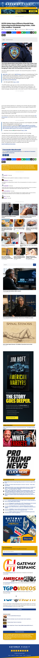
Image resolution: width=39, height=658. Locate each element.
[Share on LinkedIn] (29, 32)
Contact (17, 655)
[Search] (34, 265)
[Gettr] (14, 651)
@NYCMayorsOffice (16, 126)
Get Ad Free (29, 655)
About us (13, 655)
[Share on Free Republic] (31, 32)
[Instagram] (25, 651)
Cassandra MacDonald (12, 150)
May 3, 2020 (24, 130)
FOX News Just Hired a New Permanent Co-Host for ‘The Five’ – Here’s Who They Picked (20, 485)
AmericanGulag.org (9, 582)
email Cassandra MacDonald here (14, 151)
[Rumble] (21, 651)
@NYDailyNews (6, 128)
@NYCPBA (5, 74)
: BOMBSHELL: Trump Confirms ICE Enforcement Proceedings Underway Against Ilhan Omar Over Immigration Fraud (19, 510)
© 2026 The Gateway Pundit (19, 653)
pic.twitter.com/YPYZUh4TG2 (9, 79)
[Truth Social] (12, 651)
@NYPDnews (18, 74)
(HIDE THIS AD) (22, 16)
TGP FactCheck (8, 606)
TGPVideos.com (8, 591)
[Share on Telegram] (27, 32)
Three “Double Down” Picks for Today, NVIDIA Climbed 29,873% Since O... (20, 625)
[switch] (37, 8)
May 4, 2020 (16, 82)
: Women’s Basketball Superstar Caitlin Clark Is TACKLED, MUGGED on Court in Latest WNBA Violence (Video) (20, 501)
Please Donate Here (19, 631)
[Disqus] (19, 186)
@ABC (30, 126)
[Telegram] (23, 651)
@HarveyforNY (13, 128)
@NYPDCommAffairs (30, 125)
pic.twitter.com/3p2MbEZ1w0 (24, 128)
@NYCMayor (22, 125)
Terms (24, 655)
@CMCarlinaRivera (7, 126)
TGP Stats (19, 609)
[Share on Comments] (33, 32)
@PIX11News (34, 126)
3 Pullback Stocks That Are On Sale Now (14, 622)
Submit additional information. (9, 144)
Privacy (21, 655)
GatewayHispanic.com (10, 572)
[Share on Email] (2, 35)
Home (9, 655)
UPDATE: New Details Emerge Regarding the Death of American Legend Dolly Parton (19, 482)
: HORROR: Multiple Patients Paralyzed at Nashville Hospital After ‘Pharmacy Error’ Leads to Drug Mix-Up (20, 512)
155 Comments (30, 29)
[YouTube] (27, 651)
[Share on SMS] (35, 32)
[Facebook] (18, 651)
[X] (16, 651)
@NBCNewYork (25, 126)
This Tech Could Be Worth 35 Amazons (14, 615)
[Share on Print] (5, 35)
